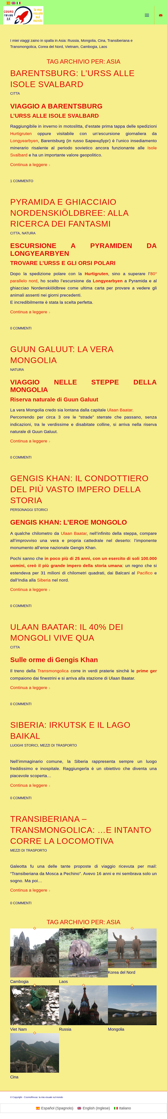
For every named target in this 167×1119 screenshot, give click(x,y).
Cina (14, 1077)
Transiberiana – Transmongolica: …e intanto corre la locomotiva (80, 830)
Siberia (44, 580)
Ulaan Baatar (119, 410)
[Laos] (83, 976)
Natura (28, 233)
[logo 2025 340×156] (23, 15)
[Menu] (147, 15)
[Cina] (34, 1071)
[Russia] (83, 1024)
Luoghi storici (24, 745)
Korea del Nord (121, 972)
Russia (65, 1029)
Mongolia (116, 1029)
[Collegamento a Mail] (161, 15)
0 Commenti (21, 328)
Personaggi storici (29, 510)
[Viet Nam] (34, 1024)
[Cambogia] (34, 976)
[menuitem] (147, 15)
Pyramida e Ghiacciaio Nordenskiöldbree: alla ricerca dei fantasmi (69, 213)
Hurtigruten (21, 133)
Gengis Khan (76, 660)
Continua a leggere (28, 164)
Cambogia (19, 981)
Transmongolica (53, 670)
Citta (15, 93)
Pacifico (145, 573)
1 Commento (21, 181)
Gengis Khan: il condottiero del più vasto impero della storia (79, 489)
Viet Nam (18, 1029)
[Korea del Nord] (132, 967)
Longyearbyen (24, 140)
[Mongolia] (132, 1024)
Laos (63, 981)
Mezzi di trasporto (58, 745)
